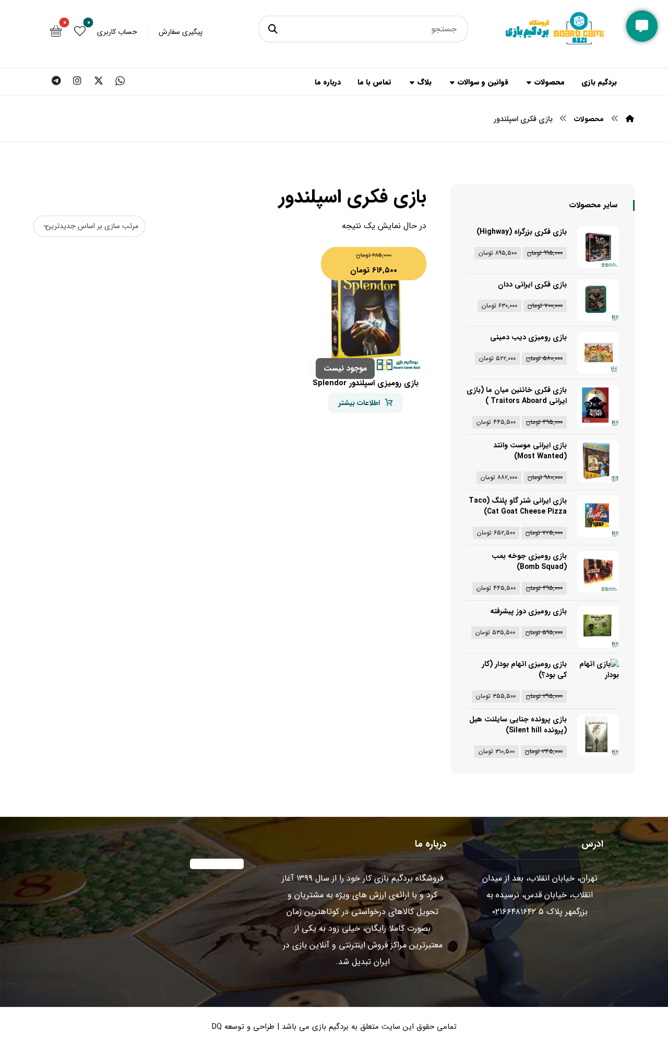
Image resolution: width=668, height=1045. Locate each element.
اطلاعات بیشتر (359, 403)
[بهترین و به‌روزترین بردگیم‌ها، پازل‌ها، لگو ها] (556, 36)
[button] (274, 29)
